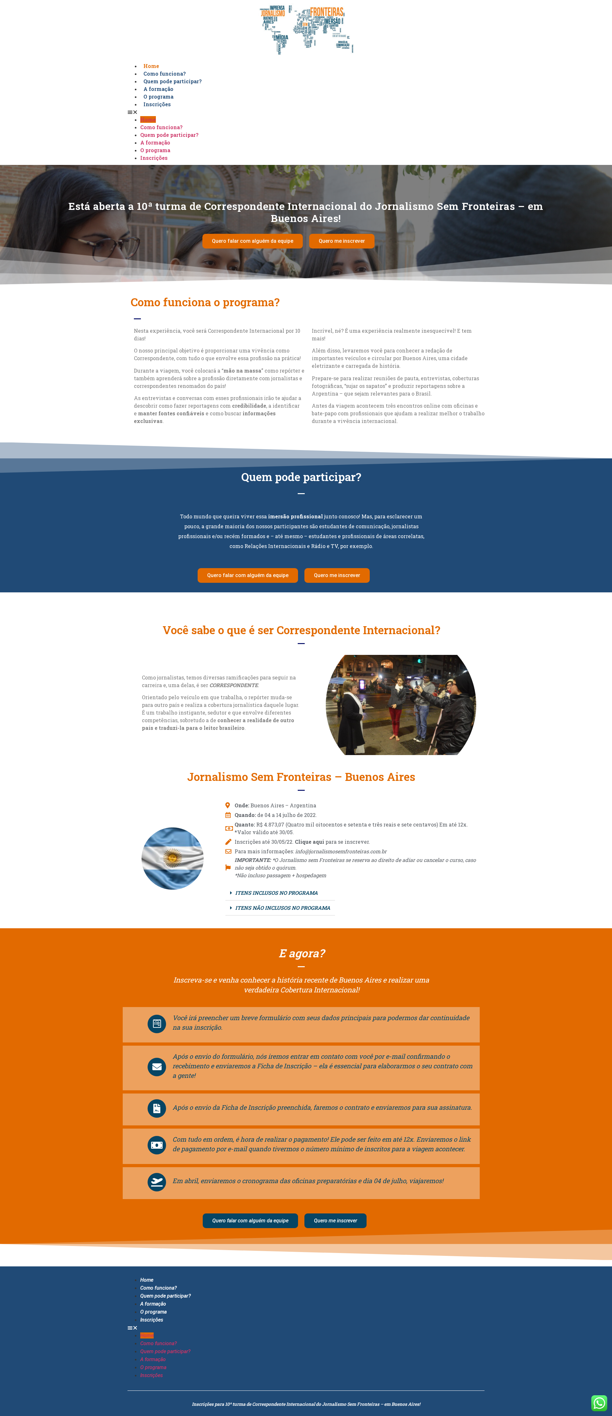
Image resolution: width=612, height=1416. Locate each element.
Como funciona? (161, 127)
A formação (155, 142)
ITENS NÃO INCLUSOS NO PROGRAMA (282, 907)
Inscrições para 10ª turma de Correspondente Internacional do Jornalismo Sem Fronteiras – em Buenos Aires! (306, 1404)
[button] (305, 112)
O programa (155, 150)
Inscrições (157, 104)
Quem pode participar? (169, 134)
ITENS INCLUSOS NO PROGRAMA (276, 892)
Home (148, 119)
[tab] (280, 893)
